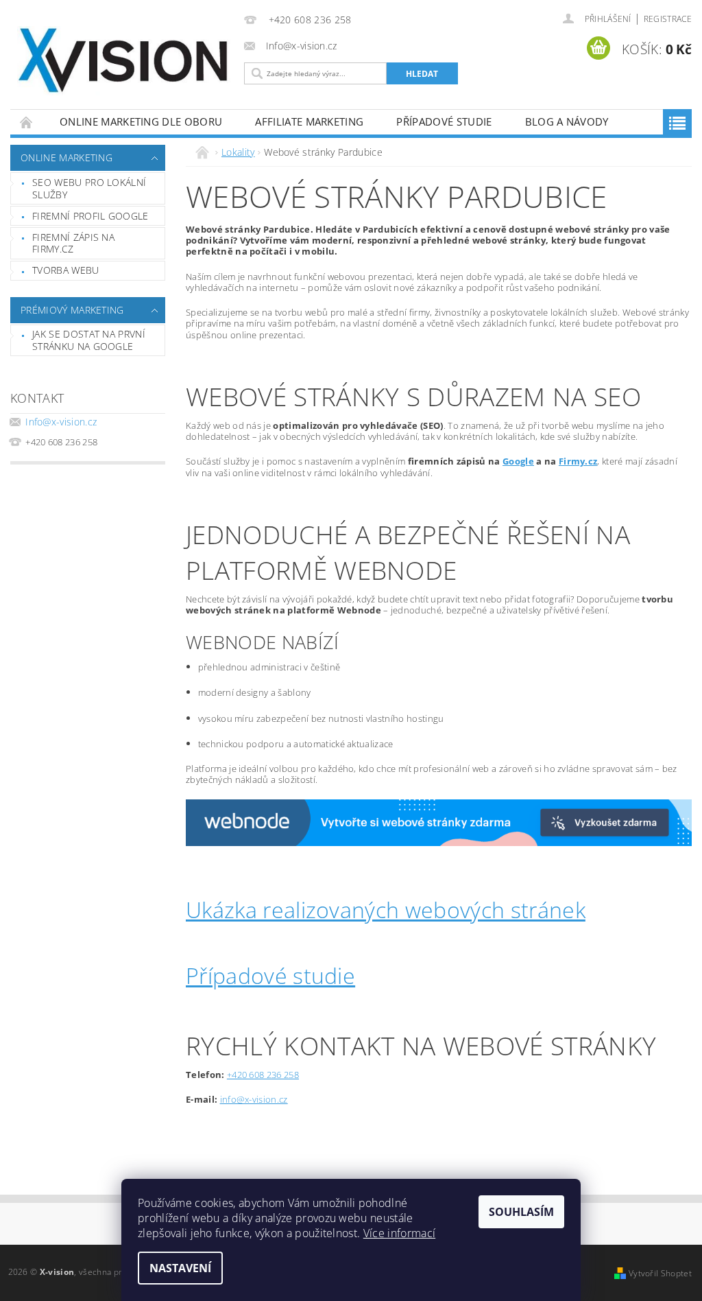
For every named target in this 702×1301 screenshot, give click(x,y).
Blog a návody (567, 121)
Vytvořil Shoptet (660, 1273)
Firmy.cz (578, 461)
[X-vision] (123, 60)
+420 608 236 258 (263, 1074)
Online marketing (66, 157)
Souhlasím (521, 1211)
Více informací (399, 1233)
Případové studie (444, 121)
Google (518, 461)
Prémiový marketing (72, 309)
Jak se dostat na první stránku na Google (88, 340)
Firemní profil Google (90, 215)
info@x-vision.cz (254, 1099)
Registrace (668, 19)
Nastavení (180, 1268)
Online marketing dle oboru (141, 121)
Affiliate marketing (309, 121)
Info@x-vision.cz (61, 421)
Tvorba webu (65, 270)
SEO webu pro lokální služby (89, 188)
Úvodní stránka (26, 122)
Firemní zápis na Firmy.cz (73, 243)
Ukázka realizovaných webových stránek (385, 909)
